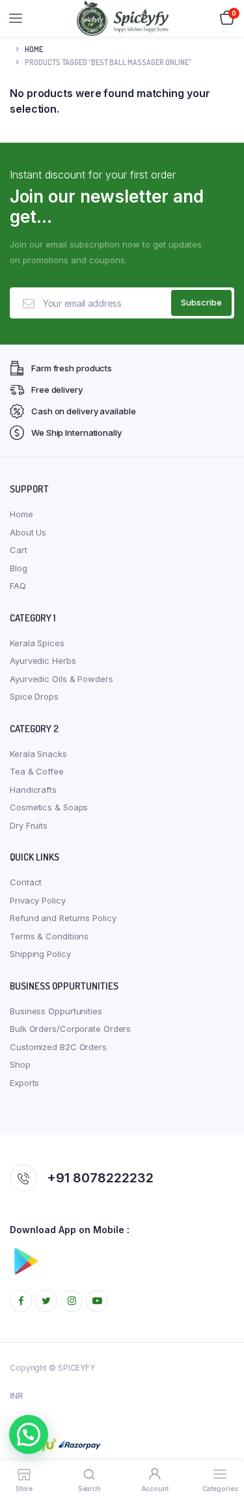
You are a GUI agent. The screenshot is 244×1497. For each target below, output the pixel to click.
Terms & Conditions (49, 936)
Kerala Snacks (38, 753)
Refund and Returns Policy (63, 918)
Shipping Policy (40, 953)
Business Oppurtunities (56, 1011)
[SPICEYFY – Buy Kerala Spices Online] (123, 18)
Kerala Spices (37, 643)
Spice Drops (34, 696)
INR (16, 1396)
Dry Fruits (28, 825)
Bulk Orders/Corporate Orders (70, 1028)
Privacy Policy (38, 900)
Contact (26, 882)
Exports (24, 1082)
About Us (28, 532)
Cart (18, 550)
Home (34, 49)
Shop (20, 1064)
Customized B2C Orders (58, 1047)
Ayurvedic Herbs (43, 660)
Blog (18, 568)
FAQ (18, 585)
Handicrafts (33, 789)
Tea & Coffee (37, 771)
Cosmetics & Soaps (49, 807)
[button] (28, 1434)
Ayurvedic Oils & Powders (61, 679)
